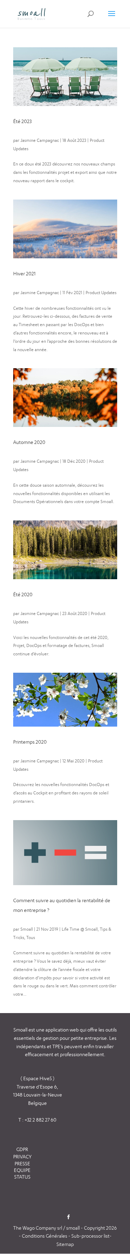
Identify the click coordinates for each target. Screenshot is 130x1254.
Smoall (26, 929)
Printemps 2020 (30, 742)
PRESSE (22, 1163)
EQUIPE (22, 1170)
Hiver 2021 (24, 273)
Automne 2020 (29, 442)
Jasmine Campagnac (39, 140)
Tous (30, 937)
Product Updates (101, 292)
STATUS (22, 1177)
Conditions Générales (45, 1236)
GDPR (22, 1149)
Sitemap (65, 1244)
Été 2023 (22, 121)
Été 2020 (23, 594)
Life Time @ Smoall (80, 929)
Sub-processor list (90, 1236)
